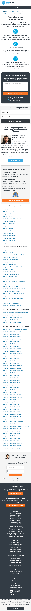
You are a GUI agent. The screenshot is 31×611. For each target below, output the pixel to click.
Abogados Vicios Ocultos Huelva (11, 387)
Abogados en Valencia (15, 517)
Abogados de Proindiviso (9, 264)
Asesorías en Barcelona (15, 544)
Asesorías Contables (15, 557)
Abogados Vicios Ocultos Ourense (12, 416)
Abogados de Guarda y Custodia (15, 533)
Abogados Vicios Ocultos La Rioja (12, 394)
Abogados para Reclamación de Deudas (13, 293)
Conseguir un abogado (15, 200)
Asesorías (15, 540)
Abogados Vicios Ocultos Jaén (11, 392)
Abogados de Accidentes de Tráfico (12, 218)
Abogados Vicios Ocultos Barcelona (12, 353)
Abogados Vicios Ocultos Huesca (12, 390)
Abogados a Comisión (9, 250)
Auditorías (15, 564)
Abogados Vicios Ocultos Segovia (12, 428)
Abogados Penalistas (8, 243)
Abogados (15, 511)
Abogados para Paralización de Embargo (14, 288)
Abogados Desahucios (16, 535)
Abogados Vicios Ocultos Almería (12, 341)
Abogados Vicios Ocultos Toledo (11, 438)
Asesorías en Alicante (15, 553)
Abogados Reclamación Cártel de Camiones (14, 254)
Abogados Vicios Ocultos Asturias (12, 344)
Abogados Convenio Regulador (15, 528)
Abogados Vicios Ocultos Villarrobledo (13, 317)
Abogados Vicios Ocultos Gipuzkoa (12, 377)
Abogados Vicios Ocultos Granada (12, 382)
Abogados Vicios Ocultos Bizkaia (11, 356)
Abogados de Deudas (8, 279)
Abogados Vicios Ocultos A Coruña (12, 331)
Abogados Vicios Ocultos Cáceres (12, 361)
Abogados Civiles (7, 214)
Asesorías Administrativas (15, 565)
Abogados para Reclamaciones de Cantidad (14, 298)
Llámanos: (15, 578)
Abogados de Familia (8, 228)
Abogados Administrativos (10, 209)
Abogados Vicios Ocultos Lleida (11, 402)
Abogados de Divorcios (9, 223)
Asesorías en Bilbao (15, 547)
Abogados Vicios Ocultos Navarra (12, 414)
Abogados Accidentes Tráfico (15, 536)
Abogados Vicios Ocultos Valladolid (12, 443)
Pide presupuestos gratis (15, 505)
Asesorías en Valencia (15, 546)
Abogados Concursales (9, 216)
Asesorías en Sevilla (15, 551)
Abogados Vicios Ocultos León (11, 399)
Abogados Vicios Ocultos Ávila (11, 346)
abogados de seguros (8, 269)
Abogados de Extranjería (9, 226)
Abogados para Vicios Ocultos (11, 303)
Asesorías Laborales (15, 560)
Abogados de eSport (8, 262)
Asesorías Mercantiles (15, 562)
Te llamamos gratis (15, 475)
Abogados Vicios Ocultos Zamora (12, 445)
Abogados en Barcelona (15, 515)
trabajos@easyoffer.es (15, 587)
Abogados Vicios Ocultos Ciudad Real (13, 370)
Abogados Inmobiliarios (9, 235)
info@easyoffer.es (15, 585)
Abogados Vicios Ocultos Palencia (12, 419)
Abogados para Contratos (10, 257)
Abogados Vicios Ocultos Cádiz (11, 363)
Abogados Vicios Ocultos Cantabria (12, 365)
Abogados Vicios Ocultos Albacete (12, 315)
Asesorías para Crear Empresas (15, 555)
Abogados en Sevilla (15, 522)
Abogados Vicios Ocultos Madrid (11, 407)
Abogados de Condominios (10, 276)
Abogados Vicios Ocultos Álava (11, 334)
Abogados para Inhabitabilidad (11, 286)
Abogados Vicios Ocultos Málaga (12, 409)
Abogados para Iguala (9, 284)
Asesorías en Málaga (15, 549)
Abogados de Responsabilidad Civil (12, 267)
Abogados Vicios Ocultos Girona (11, 380)
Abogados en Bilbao (15, 518)
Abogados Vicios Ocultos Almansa (12, 320)
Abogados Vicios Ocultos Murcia (11, 411)
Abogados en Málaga (15, 520)
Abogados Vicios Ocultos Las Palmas (13, 397)
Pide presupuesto (15, 160)
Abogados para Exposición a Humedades (14, 281)
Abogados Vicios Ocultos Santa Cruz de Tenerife (16, 426)
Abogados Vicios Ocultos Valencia (12, 440)
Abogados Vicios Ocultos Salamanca (13, 423)
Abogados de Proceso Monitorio (11, 291)
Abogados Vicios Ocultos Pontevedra (13, 421)
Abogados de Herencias (9, 230)
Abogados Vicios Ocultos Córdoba (12, 373)
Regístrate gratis (15, 493)
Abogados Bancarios (8, 211)
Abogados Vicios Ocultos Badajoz (12, 348)
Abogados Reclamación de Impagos (12, 305)
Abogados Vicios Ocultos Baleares (12, 351)
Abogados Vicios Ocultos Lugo (11, 404)
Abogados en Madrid (15, 513)
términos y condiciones (15, 479)
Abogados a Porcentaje (9, 252)
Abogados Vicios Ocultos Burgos (11, 358)
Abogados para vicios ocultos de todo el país (15, 329)
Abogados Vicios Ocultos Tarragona (12, 433)
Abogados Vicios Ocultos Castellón (12, 368)
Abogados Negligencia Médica (11, 274)
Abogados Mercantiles (9, 240)
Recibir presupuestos (15, 93)
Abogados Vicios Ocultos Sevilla (11, 431)
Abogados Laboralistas (9, 238)
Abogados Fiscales (8, 233)
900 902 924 (15, 580)
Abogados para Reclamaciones (11, 296)
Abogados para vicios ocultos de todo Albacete (15, 312)
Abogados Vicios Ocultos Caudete (12, 322)
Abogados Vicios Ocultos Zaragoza (12, 448)
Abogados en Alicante (15, 524)
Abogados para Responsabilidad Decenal (14, 300)
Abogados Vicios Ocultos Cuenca (12, 375)
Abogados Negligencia (9, 271)
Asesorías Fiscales (15, 558)
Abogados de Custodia (9, 221)
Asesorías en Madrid (15, 542)
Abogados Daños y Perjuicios (10, 259)
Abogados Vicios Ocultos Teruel (11, 436)
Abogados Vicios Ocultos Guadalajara (13, 385)
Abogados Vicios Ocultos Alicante (12, 339)
